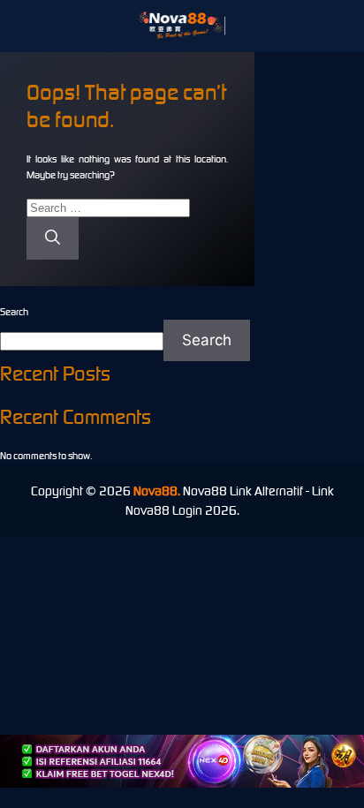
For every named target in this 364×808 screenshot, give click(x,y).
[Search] (53, 238)
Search (14, 312)
